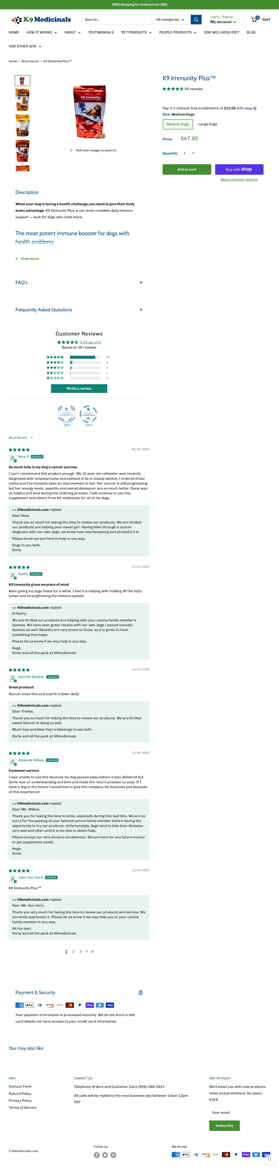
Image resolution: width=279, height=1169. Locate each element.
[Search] (196, 19)
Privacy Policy (20, 1101)
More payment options (239, 179)
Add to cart (186, 169)
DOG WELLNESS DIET (221, 32)
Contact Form (20, 1086)
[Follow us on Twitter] (105, 1155)
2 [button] (73, 951)
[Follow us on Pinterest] (113, 1155)
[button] (173, 89)
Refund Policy (20, 1094)
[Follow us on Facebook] (97, 1155)
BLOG (251, 32)
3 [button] (80, 951)
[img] (19, 450)
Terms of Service (23, 1107)
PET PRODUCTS (134, 32)
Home (13, 61)
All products (30, 61)
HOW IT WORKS (39, 32)
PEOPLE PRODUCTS (175, 32)
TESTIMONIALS (101, 32)
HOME (14, 32)
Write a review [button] (79, 388)
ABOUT (70, 32)
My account (221, 22)
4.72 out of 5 (90, 342)
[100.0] (66, 414)
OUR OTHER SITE (23, 46)
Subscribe (224, 1126)
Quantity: (170, 153)
